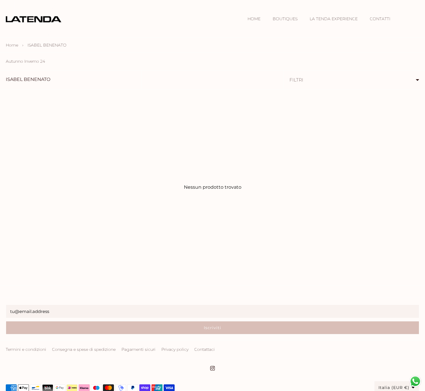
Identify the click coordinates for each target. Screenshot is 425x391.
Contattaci (204, 349)
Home (12, 45)
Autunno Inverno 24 (25, 61)
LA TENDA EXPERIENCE (334, 18)
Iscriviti (212, 327)
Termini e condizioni (26, 349)
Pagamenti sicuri (138, 349)
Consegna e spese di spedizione (84, 349)
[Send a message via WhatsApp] (415, 381)
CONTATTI (380, 18)
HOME (253, 18)
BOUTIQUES (285, 18)
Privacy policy (175, 349)
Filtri (296, 80)
